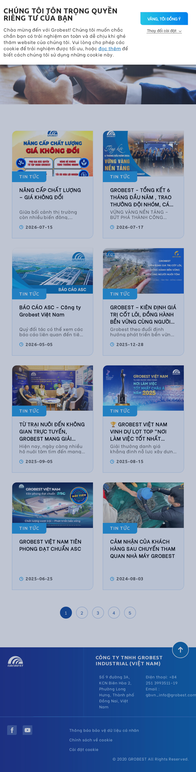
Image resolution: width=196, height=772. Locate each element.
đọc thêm (109, 48)
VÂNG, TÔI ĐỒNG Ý (164, 18)
